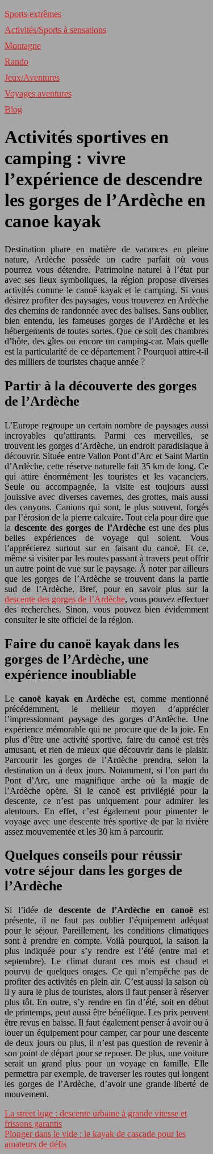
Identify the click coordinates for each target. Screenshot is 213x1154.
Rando (16, 61)
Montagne (23, 46)
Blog (13, 109)
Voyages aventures (38, 93)
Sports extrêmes (33, 14)
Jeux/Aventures (32, 77)
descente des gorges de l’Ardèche (65, 599)
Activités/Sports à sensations (55, 30)
